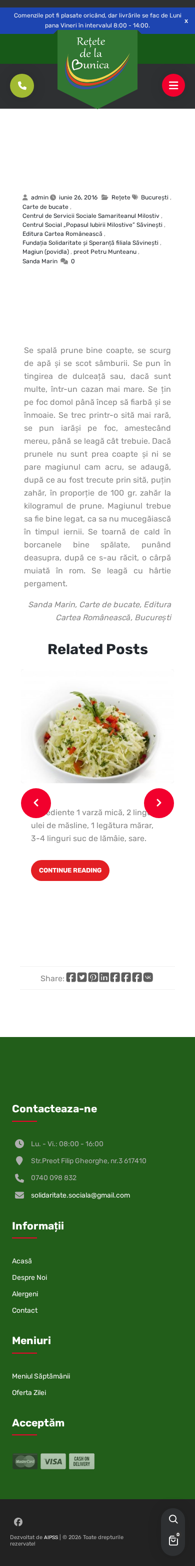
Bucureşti (154, 197)
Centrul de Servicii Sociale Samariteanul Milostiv (91, 215)
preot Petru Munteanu (105, 251)
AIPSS (51, 1538)
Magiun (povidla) (67, 156)
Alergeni (25, 1294)
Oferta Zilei (29, 1393)
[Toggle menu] (173, 85)
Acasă (22, 1261)
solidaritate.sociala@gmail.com (80, 1195)
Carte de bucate (45, 206)
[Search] (173, 1520)
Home (28, 128)
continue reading (70, 870)
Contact (25, 1310)
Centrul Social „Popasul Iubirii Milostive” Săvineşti (92, 224)
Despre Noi (29, 1277)
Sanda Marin (40, 261)
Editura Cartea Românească (62, 233)
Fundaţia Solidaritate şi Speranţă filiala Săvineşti (90, 242)
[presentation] (36, 803)
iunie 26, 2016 (78, 197)
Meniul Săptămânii (41, 1376)
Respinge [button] (186, 20)
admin (39, 197)
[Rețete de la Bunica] (97, 63)
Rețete (56, 128)
